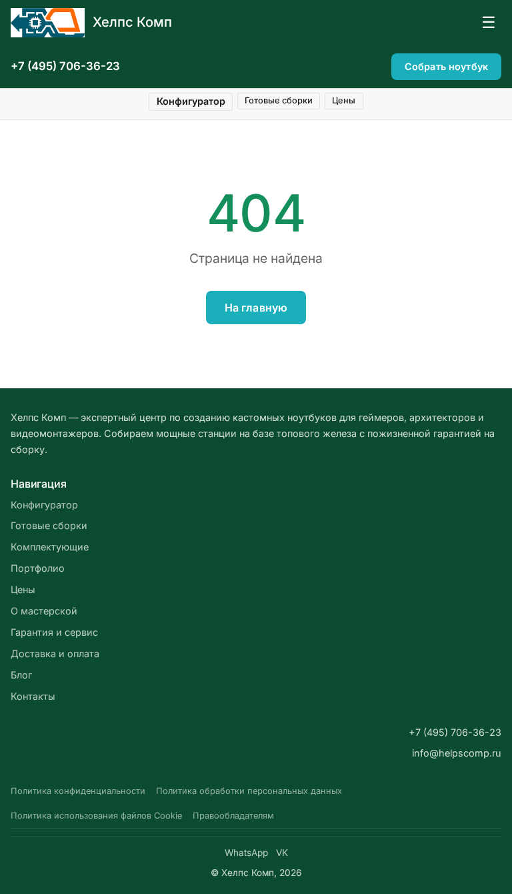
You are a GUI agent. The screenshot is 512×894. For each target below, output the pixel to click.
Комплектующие (50, 546)
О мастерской (44, 610)
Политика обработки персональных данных (249, 791)
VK (282, 852)
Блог (21, 675)
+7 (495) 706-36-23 (65, 66)
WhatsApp (246, 852)
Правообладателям (233, 816)
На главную (256, 307)
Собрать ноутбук (446, 66)
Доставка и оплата (55, 653)
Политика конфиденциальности (78, 791)
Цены (343, 100)
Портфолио (38, 568)
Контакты (33, 696)
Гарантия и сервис (54, 632)
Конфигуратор (191, 101)
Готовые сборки (279, 100)
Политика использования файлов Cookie (96, 816)
